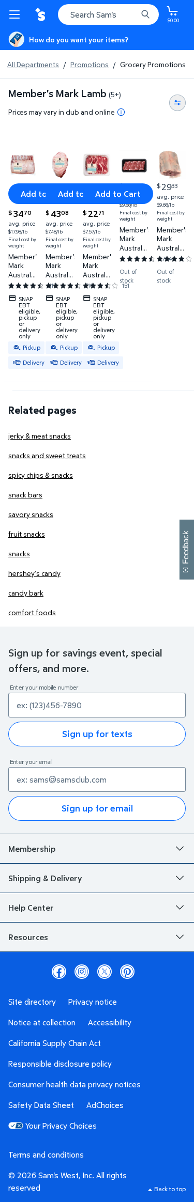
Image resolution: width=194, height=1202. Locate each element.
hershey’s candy (34, 573)
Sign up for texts (97, 733)
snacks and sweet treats (47, 455)
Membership (31, 848)
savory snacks (30, 514)
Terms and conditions (46, 1154)
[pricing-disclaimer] (121, 112)
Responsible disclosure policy (60, 1063)
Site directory (32, 1001)
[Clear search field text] (132, 14)
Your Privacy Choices (61, 1125)
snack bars (25, 494)
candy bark (25, 593)
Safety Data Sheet (41, 1105)
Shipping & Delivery (45, 878)
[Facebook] (59, 971)
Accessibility (109, 1022)
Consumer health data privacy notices (74, 1084)
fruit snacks (26, 534)
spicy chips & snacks (40, 475)
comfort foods (32, 612)
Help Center (31, 907)
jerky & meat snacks (39, 436)
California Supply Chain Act (54, 1043)
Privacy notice (92, 1001)
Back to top (170, 1188)
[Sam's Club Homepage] (41, 14)
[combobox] (108, 14)
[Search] (145, 14)
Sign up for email (97, 808)
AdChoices (105, 1105)
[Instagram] (82, 971)
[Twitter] (104, 971)
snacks (19, 553)
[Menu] (16, 14)
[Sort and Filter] (177, 103)
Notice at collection (42, 1022)
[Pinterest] (127, 971)
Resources (28, 937)
